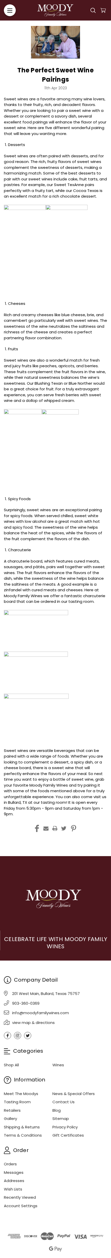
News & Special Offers (73, 1093)
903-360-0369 (25, 1003)
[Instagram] (17, 1035)
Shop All (11, 1065)
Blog (56, 1110)
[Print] (55, 828)
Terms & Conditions (23, 1135)
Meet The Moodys (21, 1093)
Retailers (12, 1110)
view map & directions (33, 1022)
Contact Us (63, 1102)
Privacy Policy (65, 1127)
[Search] (93, 10)
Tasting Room (17, 1102)
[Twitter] (63, 828)
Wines (58, 1065)
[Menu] (10, 10)
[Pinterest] (73, 828)
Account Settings (20, 1205)
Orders (10, 1164)
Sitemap (60, 1118)
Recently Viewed (20, 1197)
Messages (13, 1172)
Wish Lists (13, 1189)
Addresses (14, 1180)
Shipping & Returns (22, 1127)
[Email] (46, 828)
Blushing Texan (49, 383)
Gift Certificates (68, 1135)
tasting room (53, 802)
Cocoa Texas (86, 190)
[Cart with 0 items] (103, 10)
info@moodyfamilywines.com (40, 1012)
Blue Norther (80, 383)
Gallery (10, 1118)
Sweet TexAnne (69, 184)
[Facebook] (36, 828)
